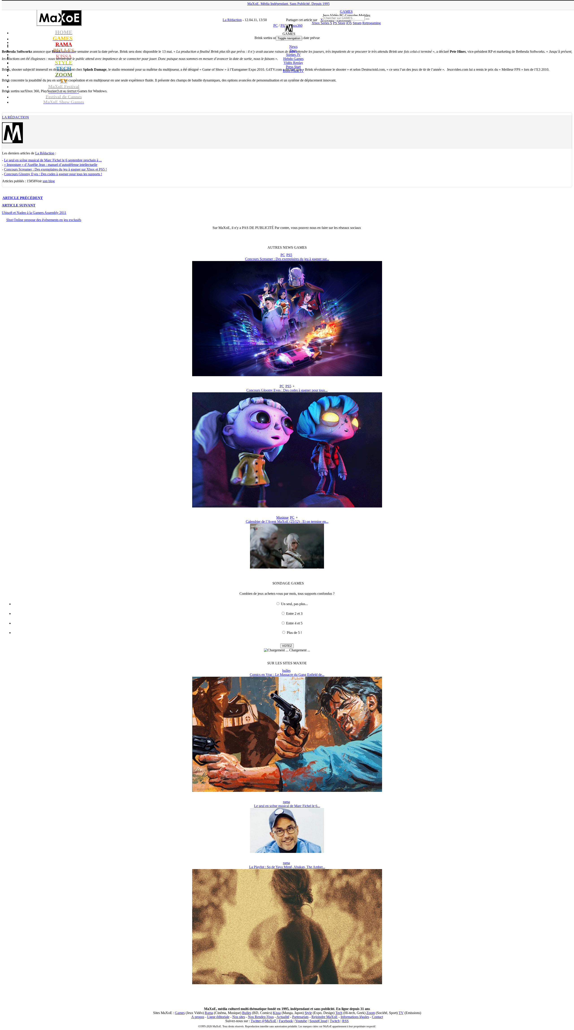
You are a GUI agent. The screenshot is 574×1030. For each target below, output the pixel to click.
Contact (377, 1017)
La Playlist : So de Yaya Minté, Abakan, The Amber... (287, 867)
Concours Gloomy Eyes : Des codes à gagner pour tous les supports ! (53, 174)
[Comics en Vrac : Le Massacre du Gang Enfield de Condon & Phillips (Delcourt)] (287, 791)
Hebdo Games (293, 59)
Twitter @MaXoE (263, 1021)
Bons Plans (293, 71)
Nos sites (238, 1017)
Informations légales (355, 1017)
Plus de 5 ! (294, 633)
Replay (293, 63)
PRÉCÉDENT (22, 198)
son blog (49, 181)
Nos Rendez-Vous (261, 1017)
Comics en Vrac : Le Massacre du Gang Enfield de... (287, 674)
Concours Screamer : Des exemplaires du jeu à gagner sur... (287, 259)
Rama (209, 1013)
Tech (338, 1013)
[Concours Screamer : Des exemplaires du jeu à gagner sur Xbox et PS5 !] (287, 375)
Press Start (293, 67)
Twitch (335, 1021)
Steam (357, 23)
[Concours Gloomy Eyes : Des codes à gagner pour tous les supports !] (287, 506)
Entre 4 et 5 (294, 623)
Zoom (370, 1013)
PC (282, 255)
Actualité (282, 1017)
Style (308, 1013)
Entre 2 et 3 (294, 613)
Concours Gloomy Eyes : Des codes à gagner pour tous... (287, 390)
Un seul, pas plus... (294, 604)
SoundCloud (318, 1021)
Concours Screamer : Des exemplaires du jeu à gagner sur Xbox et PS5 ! (55, 169)
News (293, 46)
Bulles (246, 1013)
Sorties (293, 55)
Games (180, 1013)
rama (286, 802)
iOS (349, 23)
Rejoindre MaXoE (324, 1017)
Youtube (301, 1021)
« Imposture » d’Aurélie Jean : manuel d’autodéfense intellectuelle (50, 165)
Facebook (286, 1021)
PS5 (289, 255)
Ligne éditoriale (218, 1017)
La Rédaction (15, 117)
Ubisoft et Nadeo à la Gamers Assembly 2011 (34, 213)
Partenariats (300, 1017)
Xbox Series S (322, 23)
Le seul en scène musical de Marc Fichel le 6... (287, 806)
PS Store (339, 23)
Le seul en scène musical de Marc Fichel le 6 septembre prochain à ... (53, 160)
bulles (286, 670)
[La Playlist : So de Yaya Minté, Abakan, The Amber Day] (287, 983)
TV (401, 1013)
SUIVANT (18, 205)
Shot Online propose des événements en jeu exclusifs (43, 220)
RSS (345, 1021)
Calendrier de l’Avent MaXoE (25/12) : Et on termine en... (287, 521)
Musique (282, 517)
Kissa (277, 1013)
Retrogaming (371, 23)
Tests (293, 51)
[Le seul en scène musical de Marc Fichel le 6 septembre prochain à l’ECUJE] (287, 852)
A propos (197, 1017)
